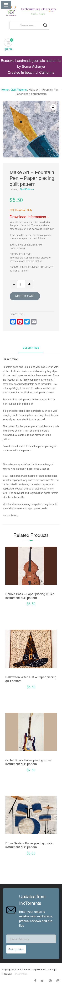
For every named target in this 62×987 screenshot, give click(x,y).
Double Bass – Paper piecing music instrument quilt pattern (29, 595)
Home (5, 89)
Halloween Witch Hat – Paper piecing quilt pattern (30, 679)
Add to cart (25, 296)
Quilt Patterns (19, 89)
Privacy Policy (20, 973)
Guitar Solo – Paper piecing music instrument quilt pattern (28, 762)
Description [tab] (31, 348)
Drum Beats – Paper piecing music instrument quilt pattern (29, 845)
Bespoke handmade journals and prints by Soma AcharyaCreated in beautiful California (31, 66)
